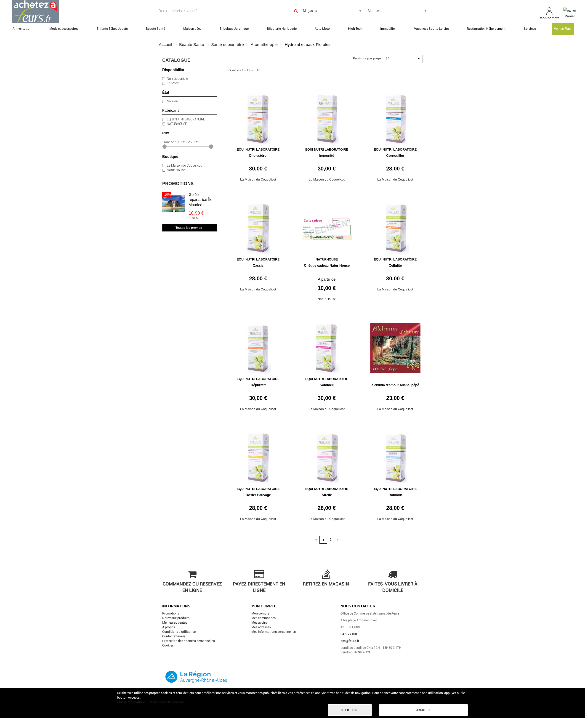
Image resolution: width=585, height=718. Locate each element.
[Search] (296, 11)
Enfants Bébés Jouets (112, 28)
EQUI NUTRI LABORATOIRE (186, 119)
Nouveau (173, 101)
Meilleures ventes (174, 622)
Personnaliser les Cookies (166, 702)
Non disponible (177, 78)
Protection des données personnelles (188, 641)
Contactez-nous (173, 636)
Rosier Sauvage (258, 495)
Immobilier (388, 28)
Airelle (327, 495)
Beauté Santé (155, 28)
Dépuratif (258, 385)
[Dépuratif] (258, 346)
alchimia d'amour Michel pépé (395, 385)
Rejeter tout (350, 710)
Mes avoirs (259, 622)
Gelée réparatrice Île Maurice (200, 199)
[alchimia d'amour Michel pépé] (395, 346)
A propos (168, 627)
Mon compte (260, 613)
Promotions (178, 183)
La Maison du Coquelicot (184, 165)
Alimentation (22, 28)
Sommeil (327, 385)
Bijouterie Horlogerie (282, 28)
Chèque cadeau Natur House (327, 265)
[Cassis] (258, 227)
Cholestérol (258, 155)
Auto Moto (322, 28)
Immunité (326, 155)
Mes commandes (263, 618)
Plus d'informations (131, 702)
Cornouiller (395, 155)
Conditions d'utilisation (179, 631)
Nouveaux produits (175, 618)
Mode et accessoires (63, 28)
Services (530, 28)
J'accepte (423, 710)
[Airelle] (327, 456)
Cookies (168, 645)
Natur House (176, 170)
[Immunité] (327, 117)
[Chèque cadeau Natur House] (327, 227)
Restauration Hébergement (486, 28)
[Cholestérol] (258, 117)
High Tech (355, 28)
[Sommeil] (327, 346)
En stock (173, 83)
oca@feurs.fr (349, 641)
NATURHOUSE (177, 124)
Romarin (395, 495)
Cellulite (395, 265)
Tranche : (169, 142)
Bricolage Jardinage (234, 28)
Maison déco (192, 28)
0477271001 (349, 634)
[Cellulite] (395, 227)
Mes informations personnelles (273, 631)
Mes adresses (261, 627)
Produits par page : (368, 58)
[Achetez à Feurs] (100, 11)
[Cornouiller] (395, 117)
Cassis (258, 265)
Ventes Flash (563, 28)
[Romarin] (395, 456)
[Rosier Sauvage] (258, 456)
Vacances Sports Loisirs (431, 28)
